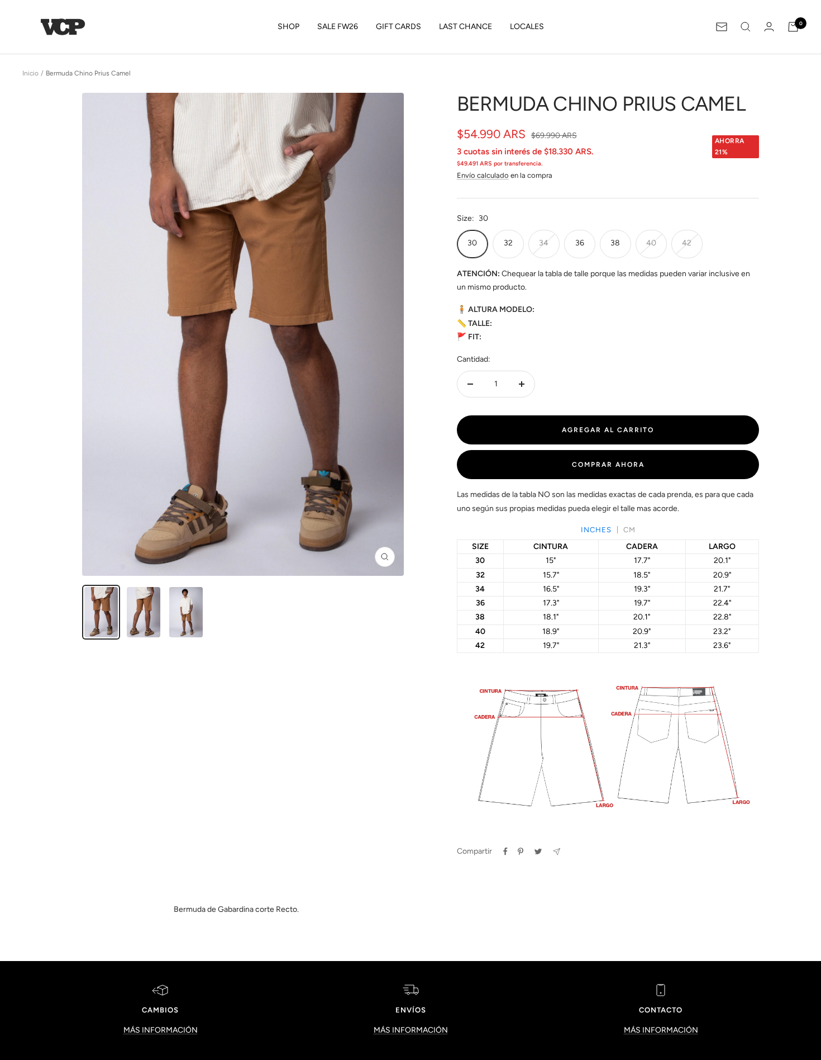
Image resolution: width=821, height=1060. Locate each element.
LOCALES (527, 26)
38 (615, 243)
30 (472, 243)
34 (543, 243)
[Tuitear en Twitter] (538, 851)
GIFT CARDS (398, 26)
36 (579, 243)
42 (686, 243)
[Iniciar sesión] (769, 26)
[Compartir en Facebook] (505, 851)
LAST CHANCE (465, 26)
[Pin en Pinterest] (520, 851)
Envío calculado (483, 175)
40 (651, 243)
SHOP (288, 26)
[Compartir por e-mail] (556, 851)
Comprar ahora (608, 465)
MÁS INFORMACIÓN (160, 1030)
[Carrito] (793, 27)
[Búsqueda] (746, 27)
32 (508, 243)
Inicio (30, 73)
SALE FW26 (337, 26)
